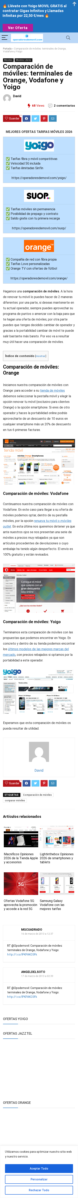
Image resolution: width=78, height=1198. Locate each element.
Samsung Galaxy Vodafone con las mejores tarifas (52, 905)
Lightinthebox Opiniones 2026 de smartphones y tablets (57, 858)
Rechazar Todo (39, 1190)
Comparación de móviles (37, 795)
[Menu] (5, 37)
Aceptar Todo (39, 1168)
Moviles (8, 60)
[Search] (68, 37)
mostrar (40, 356)
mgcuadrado (31, 929)
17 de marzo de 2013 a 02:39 (37, 976)
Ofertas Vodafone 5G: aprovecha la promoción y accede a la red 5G (20, 905)
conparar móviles (15, 800)
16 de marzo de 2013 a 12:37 (37, 933)
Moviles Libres (23, 60)
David (17, 96)
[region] (39, 1172)
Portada (7, 48)
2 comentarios (64, 105)
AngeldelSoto (33, 972)
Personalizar (39, 1179)
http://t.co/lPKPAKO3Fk (22, 954)
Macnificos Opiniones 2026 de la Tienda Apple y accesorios (21, 858)
